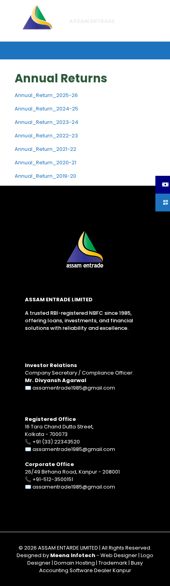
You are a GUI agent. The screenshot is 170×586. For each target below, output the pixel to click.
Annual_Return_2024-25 (46, 108)
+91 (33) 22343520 (56, 441)
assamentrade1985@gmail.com (73, 388)
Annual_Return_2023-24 (46, 122)
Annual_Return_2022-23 (46, 135)
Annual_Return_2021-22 (45, 149)
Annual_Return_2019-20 (45, 176)
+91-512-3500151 (52, 479)
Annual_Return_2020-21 (45, 162)
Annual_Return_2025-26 (46, 95)
